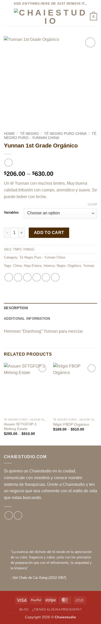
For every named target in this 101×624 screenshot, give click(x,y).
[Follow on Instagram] (8, 515)
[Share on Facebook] (18, 277)
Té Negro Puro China (65, 134)
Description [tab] (16, 308)
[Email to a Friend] (36, 277)
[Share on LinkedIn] (55, 277)
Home (9, 134)
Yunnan (88, 266)
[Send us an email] (18, 515)
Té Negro (29, 134)
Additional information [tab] (27, 319)
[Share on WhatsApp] (8, 277)
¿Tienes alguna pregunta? (57, 609)
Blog (23, 609)
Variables (11, 212)
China (17, 266)
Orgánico (74, 266)
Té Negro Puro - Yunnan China (50, 136)
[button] (7, 16)
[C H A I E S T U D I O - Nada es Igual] (50, 17)
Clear (92, 204)
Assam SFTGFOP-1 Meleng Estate (20, 426)
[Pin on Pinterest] (46, 277)
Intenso (49, 266)
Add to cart (49, 232)
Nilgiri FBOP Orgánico (71, 424)
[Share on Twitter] (27, 277)
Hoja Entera (32, 266)
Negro (61, 266)
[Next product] (8, 163)
